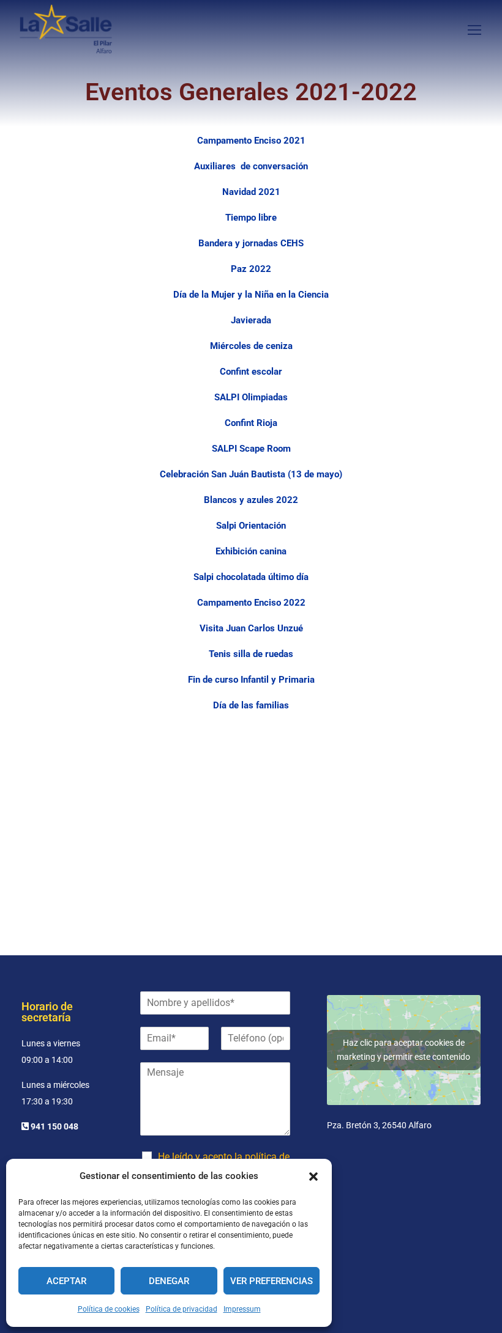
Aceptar (66, 1281)
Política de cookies (109, 1309)
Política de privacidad (181, 1309)
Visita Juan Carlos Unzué (251, 628)
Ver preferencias (271, 1281)
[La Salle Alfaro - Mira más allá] (65, 29)
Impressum (242, 1309)
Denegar (169, 1281)
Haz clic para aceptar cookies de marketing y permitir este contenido (403, 1050)
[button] (313, 1176)
